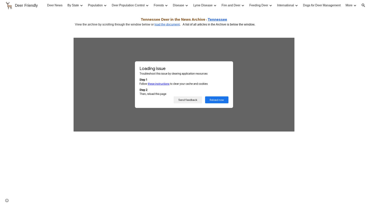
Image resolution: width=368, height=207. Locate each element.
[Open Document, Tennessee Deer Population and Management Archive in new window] (287, 43)
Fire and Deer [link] (231, 5)
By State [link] (73, 5)
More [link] (349, 5)
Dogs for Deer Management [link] (322, 5)
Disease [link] (178, 5)
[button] (363, 5)
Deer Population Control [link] (128, 5)
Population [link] (95, 5)
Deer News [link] (54, 5)
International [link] (285, 5)
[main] (184, 21)
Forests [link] (159, 5)
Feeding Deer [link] (258, 5)
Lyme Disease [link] (203, 5)
